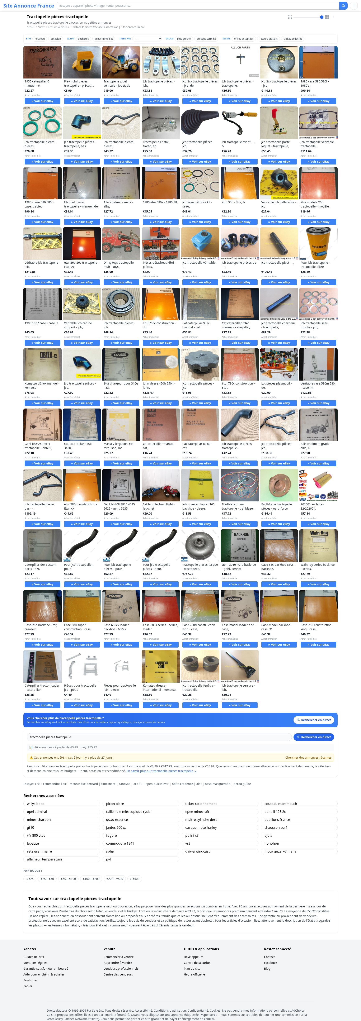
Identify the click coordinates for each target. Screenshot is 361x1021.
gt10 (30, 827)
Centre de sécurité (197, 963)
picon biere (115, 803)
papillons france (277, 819)
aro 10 (137, 784)
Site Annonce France (28, 5)
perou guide (242, 784)
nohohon (271, 843)
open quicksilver (157, 784)
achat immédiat (104, 38)
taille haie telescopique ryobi (128, 811)
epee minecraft (197, 811)
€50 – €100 (68, 879)
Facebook (270, 963)
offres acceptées (244, 38)
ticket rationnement (201, 803)
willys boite (35, 803)
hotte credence (182, 784)
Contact (269, 957)
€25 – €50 (47, 879)
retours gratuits (268, 38)
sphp (110, 851)
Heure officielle (194, 974)
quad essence (117, 819)
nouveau (40, 38)
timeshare (108, 784)
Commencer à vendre (119, 957)
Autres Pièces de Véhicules (53, 27)
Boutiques (30, 980)
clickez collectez (292, 38)
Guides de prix (33, 957)
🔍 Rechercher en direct (314, 737)
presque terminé (206, 38)
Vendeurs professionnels (121, 968)
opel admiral (37, 811)
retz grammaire (39, 851)
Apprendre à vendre (118, 963)
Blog (267, 968)
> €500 (134, 879)
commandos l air (54, 784)
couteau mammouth (280, 803)
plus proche (184, 38)
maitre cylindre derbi (201, 819)
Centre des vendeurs (118, 974)
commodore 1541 (120, 843)
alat (199, 784)
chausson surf (275, 827)
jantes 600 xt (116, 827)
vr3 (187, 843)
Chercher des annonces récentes (308, 757)
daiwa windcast (197, 851)
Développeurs (193, 957)
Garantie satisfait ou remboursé (45, 968)
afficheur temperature (44, 859)
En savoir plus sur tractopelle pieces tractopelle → (162, 771)
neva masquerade (217, 784)
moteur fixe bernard (84, 784)
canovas (124, 784)
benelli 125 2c (275, 811)
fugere (111, 835)
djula (268, 835)
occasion (56, 38)
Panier (27, 986)
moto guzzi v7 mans (280, 851)
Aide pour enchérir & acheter (43, 974)
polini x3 (191, 835)
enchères (83, 38)
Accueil (31, 27)
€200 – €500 (115, 879)
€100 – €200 (91, 879)
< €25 (30, 879)
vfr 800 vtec (36, 835)
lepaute (33, 843)
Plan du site (192, 968)
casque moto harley (201, 827)
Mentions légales (35, 963)
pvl (108, 859)
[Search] (343, 6)
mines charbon (39, 819)
